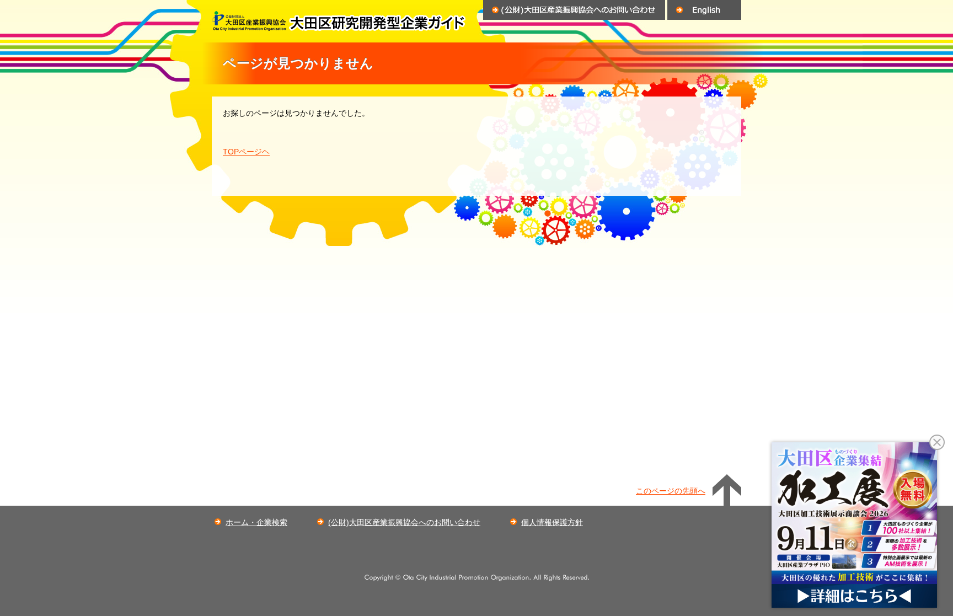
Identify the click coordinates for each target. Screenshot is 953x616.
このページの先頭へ (670, 490)
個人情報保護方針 (552, 522)
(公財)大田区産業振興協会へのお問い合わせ (404, 522)
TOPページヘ (246, 151)
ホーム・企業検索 (256, 522)
